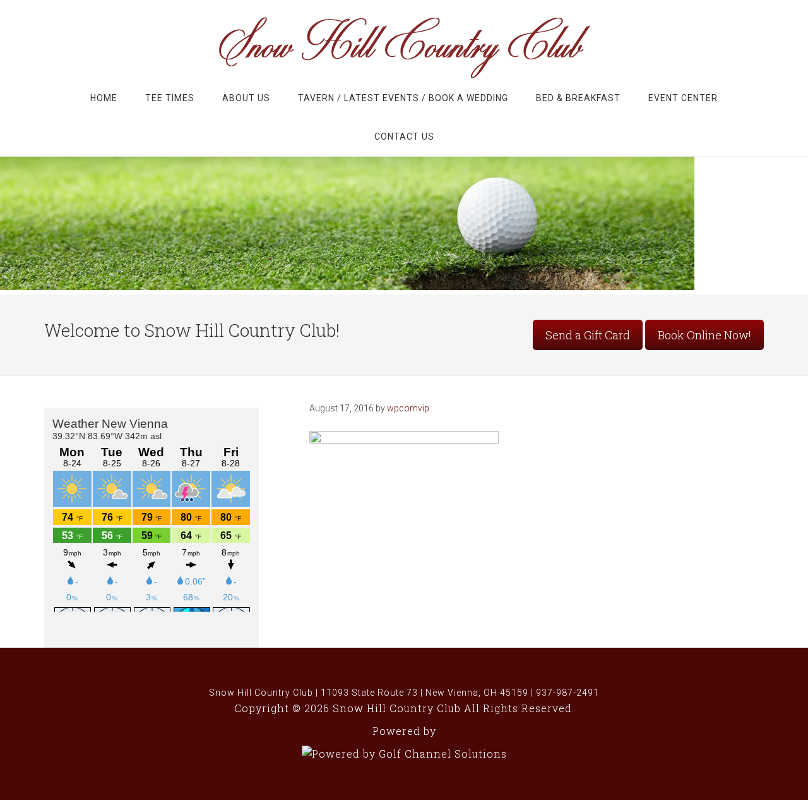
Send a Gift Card (587, 334)
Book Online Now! (704, 334)
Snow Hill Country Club (404, 46)
